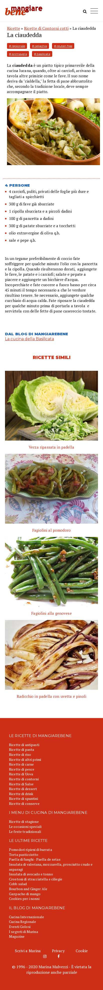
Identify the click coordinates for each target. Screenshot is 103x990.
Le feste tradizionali (25, 831)
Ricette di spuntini (23, 798)
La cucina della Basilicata (29, 339)
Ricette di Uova (21, 774)
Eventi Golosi (19, 926)
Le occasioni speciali (25, 826)
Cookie (82, 950)
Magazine (16, 936)
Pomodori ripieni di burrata (30, 849)
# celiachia (39, 46)
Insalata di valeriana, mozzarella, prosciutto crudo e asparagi (50, 867)
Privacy (58, 950)
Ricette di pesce (21, 769)
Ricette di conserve (24, 803)
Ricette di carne (21, 764)
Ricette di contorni (24, 779)
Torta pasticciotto (23, 854)
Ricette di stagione (24, 821)
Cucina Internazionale (26, 916)
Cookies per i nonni (24, 898)
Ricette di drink (21, 793)
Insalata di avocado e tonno (31, 874)
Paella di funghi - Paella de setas (34, 859)
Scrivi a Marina (28, 950)
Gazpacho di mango (24, 893)
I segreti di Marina (23, 931)
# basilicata (42, 54)
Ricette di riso (20, 754)
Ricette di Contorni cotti (46, 28)
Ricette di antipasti (24, 744)
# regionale (17, 46)
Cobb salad (18, 883)
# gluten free (63, 46)
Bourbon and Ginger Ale (28, 888)
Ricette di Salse (21, 784)
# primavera (18, 54)
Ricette (13, 28)
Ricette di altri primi (25, 759)
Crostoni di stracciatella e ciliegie (35, 879)
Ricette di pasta (21, 749)
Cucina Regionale (22, 921)
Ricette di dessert (23, 788)
